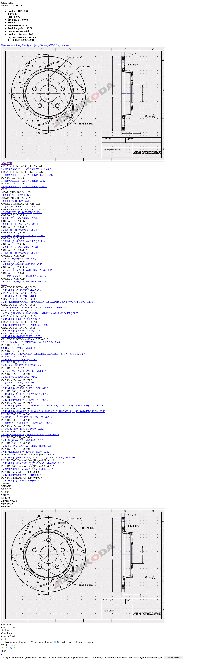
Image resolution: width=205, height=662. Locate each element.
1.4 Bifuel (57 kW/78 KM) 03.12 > (19, 359)
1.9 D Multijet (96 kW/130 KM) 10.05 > (21, 336)
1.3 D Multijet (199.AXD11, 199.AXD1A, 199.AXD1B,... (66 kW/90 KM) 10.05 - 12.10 (47, 301)
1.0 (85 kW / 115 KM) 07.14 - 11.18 (19, 200)
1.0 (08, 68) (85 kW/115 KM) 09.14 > (20, 224)
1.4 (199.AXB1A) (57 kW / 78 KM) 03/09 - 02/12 (27, 469)
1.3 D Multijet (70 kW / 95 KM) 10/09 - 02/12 (24, 399)
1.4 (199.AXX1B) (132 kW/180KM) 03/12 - (24, 186)
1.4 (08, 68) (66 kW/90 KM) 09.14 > (20, 252)
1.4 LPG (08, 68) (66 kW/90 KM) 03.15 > (22, 264)
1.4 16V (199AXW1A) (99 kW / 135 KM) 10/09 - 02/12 (30, 434)
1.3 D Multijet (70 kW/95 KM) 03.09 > (21, 474)
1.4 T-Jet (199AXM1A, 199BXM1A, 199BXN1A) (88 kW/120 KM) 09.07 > (41, 313)
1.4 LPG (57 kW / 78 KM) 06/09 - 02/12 (22, 440)
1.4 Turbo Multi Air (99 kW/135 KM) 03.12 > (24, 371)
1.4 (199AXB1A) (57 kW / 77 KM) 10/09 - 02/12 (26, 417)
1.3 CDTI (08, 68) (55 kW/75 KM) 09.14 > (23, 235)
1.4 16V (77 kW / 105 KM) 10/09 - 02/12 (22, 428)
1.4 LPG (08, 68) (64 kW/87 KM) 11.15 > (22, 258)
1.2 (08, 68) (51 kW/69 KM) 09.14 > (20, 229)
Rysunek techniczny (11, 45)
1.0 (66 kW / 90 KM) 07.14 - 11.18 (19, 195)
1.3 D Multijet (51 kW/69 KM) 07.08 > (21, 290)
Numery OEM (47, 45)
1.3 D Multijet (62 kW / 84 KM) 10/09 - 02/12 (24, 388)
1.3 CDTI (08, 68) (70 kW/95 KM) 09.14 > (23, 241)
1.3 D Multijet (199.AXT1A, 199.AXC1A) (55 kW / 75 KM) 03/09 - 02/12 (39, 457)
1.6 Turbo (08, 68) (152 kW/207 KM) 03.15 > (24, 281)
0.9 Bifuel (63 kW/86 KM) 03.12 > (19, 348)
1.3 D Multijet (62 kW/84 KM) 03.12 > (21, 480)
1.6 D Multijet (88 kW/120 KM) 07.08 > (21, 319)
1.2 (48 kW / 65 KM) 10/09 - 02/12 (19, 382)
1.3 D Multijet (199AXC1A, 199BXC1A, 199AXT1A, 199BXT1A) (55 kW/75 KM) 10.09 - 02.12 (52, 405)
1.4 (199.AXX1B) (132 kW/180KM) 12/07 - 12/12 (27, 175)
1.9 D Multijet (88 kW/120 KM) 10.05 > (21, 330)
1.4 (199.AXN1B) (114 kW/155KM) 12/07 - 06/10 (27, 169)
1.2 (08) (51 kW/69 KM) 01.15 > (18, 206)
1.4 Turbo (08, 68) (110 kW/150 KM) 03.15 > (24, 275)
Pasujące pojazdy (31, 45)
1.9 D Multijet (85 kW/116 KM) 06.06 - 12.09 (24, 324)
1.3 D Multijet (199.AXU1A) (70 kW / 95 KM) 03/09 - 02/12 (32, 463)
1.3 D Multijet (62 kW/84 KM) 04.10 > (21, 296)
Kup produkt (62, 45)
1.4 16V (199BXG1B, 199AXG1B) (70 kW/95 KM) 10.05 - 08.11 (35, 307)
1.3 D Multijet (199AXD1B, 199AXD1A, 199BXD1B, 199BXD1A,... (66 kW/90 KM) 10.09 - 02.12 (53, 411)
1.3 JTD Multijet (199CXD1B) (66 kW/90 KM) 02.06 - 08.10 (32, 342)
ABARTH (6, 163)
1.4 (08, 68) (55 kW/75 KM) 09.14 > (20, 247)
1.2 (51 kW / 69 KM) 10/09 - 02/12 (19, 376)
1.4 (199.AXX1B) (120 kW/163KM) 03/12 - (24, 180)
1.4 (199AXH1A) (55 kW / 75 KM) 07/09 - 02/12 (26, 423)
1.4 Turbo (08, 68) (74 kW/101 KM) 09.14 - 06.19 (27, 270)
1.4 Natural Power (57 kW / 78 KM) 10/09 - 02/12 (27, 446)
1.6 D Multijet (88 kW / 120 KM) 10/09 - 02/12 (25, 451)
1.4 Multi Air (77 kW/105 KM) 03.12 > (21, 365)
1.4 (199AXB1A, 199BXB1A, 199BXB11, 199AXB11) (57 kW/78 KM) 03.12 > (43, 353)
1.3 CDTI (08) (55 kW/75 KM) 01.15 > (21, 212)
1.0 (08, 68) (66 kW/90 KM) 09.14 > (20, 218)
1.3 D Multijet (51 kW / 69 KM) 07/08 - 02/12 (24, 394)
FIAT (4, 284)
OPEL (4, 189)
